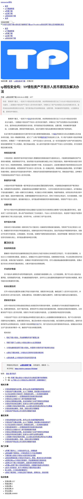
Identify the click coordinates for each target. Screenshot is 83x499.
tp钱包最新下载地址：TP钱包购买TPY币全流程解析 (23, 453)
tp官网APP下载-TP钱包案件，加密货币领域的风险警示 (24, 463)
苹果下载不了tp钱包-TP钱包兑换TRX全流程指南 (23, 342)
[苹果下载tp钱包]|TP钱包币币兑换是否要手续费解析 (29, 378)
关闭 (6, 18)
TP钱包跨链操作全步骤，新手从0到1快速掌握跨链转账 (24, 389)
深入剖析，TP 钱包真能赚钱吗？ (16, 470)
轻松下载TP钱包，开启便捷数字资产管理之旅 (22, 337)
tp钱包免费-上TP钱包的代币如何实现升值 (21, 358)
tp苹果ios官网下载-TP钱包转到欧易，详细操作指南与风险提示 (27, 465)
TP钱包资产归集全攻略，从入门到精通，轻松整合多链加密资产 (28, 391)
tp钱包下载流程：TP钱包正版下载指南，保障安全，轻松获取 (26, 472)
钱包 (29, 119)
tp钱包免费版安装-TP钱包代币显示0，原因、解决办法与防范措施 (28, 458)
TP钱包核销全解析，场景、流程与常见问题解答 (22, 408)
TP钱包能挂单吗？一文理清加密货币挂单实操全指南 (23, 396)
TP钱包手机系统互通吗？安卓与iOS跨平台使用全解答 (24, 404)
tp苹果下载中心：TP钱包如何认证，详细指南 (21, 451)
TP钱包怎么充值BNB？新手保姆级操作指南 (20, 399)
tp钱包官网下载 (25, 365)
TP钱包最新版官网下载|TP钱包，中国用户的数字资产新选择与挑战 (30, 348)
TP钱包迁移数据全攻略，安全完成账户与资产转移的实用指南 (27, 401)
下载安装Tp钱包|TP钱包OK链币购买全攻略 (20, 455)
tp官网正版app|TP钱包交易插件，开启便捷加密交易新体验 (25, 460)
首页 (6, 6)
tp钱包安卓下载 (10, 16)
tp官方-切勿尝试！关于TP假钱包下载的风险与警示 (23, 467)
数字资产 (44, 137)
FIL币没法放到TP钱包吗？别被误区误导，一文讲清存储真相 (26, 394)
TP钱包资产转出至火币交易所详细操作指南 (20, 411)
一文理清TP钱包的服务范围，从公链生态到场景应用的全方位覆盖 (28, 406)
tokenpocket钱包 (6, 2)
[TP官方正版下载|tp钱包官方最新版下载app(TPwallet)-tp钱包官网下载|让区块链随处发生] (32, 24)
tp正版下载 (9, 13)
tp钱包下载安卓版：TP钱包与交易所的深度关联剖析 (25, 352)
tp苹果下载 (9, 11)
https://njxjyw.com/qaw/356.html (26, 368)
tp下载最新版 (9, 8)
